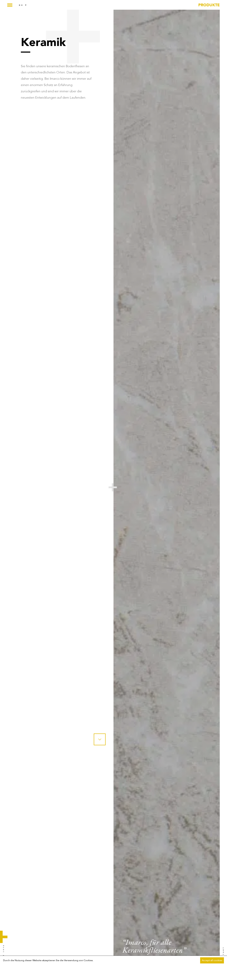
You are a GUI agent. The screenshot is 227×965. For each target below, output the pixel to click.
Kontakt (223, 953)
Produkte (209, 5)
